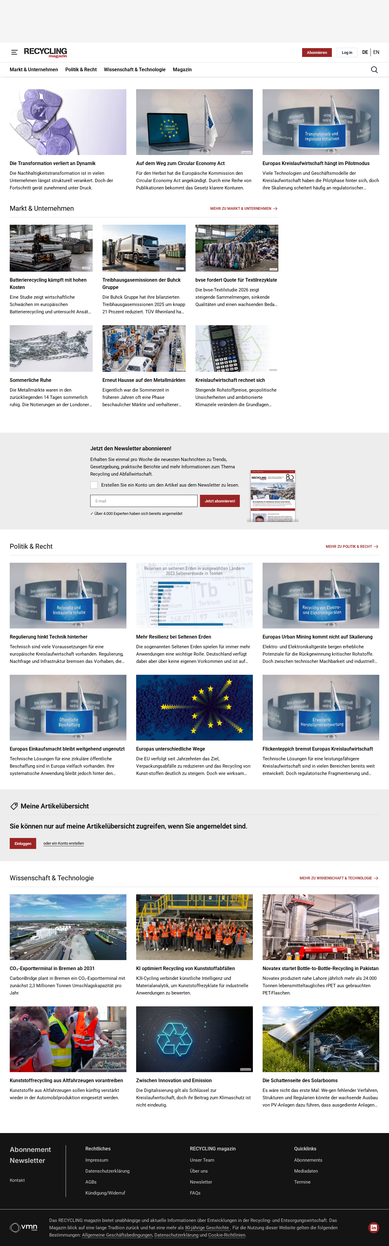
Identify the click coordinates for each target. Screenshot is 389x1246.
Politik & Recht (31, 546)
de (365, 52)
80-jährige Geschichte (207, 1227)
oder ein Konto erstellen (63, 843)
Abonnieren (317, 52)
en (376, 52)
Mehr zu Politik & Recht (349, 546)
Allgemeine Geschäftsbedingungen (117, 1235)
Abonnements (308, 1160)
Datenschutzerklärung (107, 1171)
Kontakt (17, 1180)
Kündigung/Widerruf (105, 1193)
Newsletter (27, 1160)
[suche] (374, 69)
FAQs (195, 1193)
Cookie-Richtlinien (226, 1235)
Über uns (199, 1171)
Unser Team (202, 1160)
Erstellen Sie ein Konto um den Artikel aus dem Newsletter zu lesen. (170, 485)
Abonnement (30, 1149)
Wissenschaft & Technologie (52, 878)
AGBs (91, 1182)
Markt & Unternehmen (42, 208)
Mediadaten (306, 1171)
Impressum (96, 1160)
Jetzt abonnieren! (220, 501)
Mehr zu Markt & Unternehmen (240, 208)
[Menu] (14, 52)
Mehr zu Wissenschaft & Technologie (336, 878)
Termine (302, 1182)
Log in (347, 52)
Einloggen (23, 843)
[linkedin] (373, 1227)
